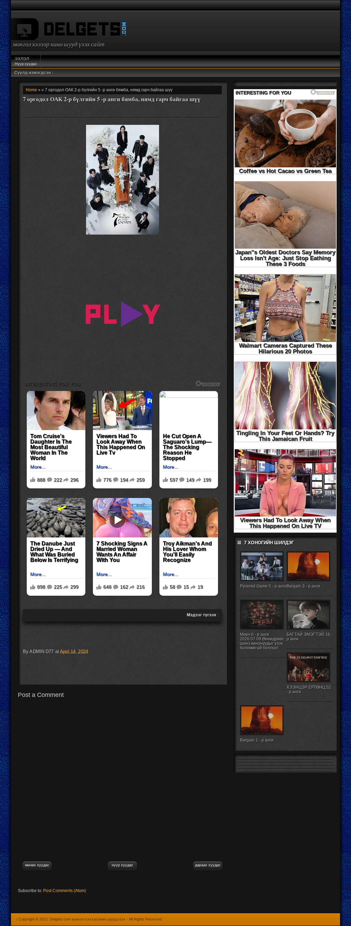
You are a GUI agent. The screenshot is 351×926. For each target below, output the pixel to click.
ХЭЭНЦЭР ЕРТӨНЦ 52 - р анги (309, 689)
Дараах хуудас (208, 865)
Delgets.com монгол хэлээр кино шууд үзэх (87, 919)
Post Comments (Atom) (64, 890)
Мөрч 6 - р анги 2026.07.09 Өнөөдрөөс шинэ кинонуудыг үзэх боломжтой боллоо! (262, 641)
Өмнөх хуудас (37, 865)
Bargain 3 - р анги (303, 586)
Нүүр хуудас (26, 61)
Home (31, 89)
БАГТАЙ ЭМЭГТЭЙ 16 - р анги (309, 636)
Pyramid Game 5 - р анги (263, 586)
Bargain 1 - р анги (257, 740)
